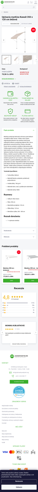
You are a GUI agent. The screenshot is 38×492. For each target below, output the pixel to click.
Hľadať (34, 7)
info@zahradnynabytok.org (21, 372)
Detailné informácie (8, 78)
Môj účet (4, 431)
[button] (35, 332)
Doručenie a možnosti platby (10, 408)
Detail (11, 280)
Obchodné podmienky (8, 411)
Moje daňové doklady (8, 436)
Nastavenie (19, 481)
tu (20, 477)
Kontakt (4, 423)
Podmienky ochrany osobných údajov (12, 420)
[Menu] (35, 2)
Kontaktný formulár (19, 381)
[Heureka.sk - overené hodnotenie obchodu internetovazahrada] (19, 391)
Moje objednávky (6, 434)
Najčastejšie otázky (7, 405)
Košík (3, 442)
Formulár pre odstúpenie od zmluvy (12, 417)
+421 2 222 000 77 (20, 376)
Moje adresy (5, 439)
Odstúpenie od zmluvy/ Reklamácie (12, 414)
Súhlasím (19, 487)
